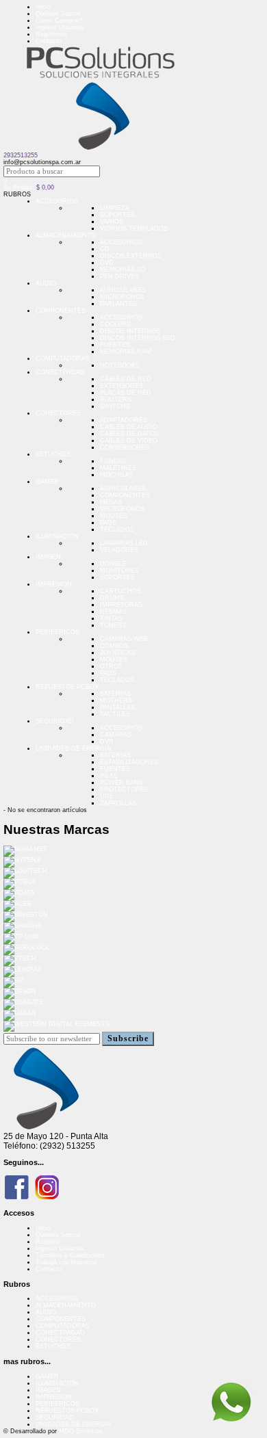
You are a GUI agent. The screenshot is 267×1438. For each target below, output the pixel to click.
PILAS (109, 775)
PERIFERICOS (57, 632)
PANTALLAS (117, 707)
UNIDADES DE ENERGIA (73, 748)
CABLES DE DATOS (129, 433)
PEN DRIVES (119, 276)
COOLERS (115, 324)
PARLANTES (118, 303)
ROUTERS (115, 399)
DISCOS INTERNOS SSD (137, 338)
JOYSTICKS (118, 652)
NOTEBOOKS (120, 365)
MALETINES (118, 468)
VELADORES (119, 550)
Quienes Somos (58, 13)
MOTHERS (116, 700)
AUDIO (46, 283)
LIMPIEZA (114, 208)
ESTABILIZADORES (129, 762)
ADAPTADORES (123, 420)
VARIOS (111, 221)
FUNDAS (113, 461)
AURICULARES (123, 290)
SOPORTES (117, 214)
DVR (107, 741)
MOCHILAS (117, 474)
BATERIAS (115, 693)
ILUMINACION (57, 536)
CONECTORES (58, 413)
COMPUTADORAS (63, 358)
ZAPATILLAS (118, 803)
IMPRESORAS (121, 604)
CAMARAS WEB (124, 639)
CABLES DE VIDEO (128, 440)
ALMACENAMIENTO (66, 235)
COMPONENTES (61, 310)
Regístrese (51, 34)
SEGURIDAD (55, 721)
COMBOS (114, 645)
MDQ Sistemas (81, 1431)
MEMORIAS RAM (125, 351)
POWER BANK (121, 782)
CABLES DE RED (125, 379)
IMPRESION (54, 584)
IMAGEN (48, 556)
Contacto (49, 41)
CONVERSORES (124, 447)
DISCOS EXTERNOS (131, 255)
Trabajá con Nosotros (66, 1262)
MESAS (111, 502)
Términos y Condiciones (70, 1255)
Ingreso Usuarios (60, 27)
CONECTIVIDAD (60, 372)
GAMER (47, 481)
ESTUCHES (53, 454)
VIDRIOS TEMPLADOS (134, 228)
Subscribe (128, 1038)
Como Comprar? (59, 20)
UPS (106, 796)
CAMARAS (115, 734)
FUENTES (115, 344)
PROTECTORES (124, 789)
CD (105, 249)
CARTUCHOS (120, 591)
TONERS (113, 625)
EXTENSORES (121, 385)
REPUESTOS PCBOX (67, 686)
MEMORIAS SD (123, 269)
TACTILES (115, 714)
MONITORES (119, 570)
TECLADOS (117, 529)
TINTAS (111, 618)
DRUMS (112, 597)
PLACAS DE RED (125, 392)
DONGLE (113, 563)
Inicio (43, 6)
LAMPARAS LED (124, 543)
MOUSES (113, 515)
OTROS (111, 666)
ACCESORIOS (57, 201)
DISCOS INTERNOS (130, 331)
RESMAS (113, 611)
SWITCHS (115, 406)
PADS (108, 522)
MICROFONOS (122, 296)
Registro (48, 1241)
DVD (107, 262)
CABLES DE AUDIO (128, 426)
